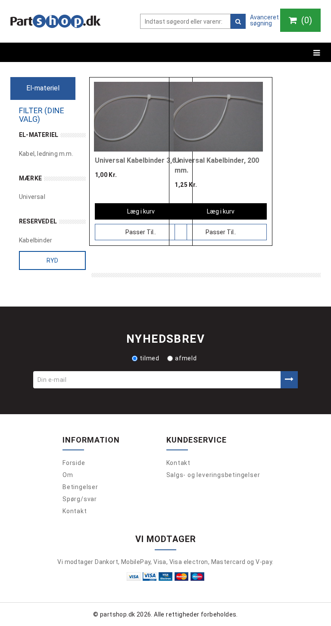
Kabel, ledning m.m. (46, 153)
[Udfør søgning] (238, 21)
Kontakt (74, 511)
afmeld (186, 358)
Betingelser (80, 486)
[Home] (55, 21)
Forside (73, 462)
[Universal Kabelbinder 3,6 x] (138, 117)
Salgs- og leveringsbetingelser (213, 474)
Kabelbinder (35, 240)
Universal (32, 196)
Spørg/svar (79, 499)
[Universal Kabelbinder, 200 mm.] (218, 117)
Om (67, 474)
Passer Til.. (140, 232)
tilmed (149, 358)
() (305, 20)
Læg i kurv (141, 211)
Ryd (53, 260)
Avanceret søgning (264, 20)
